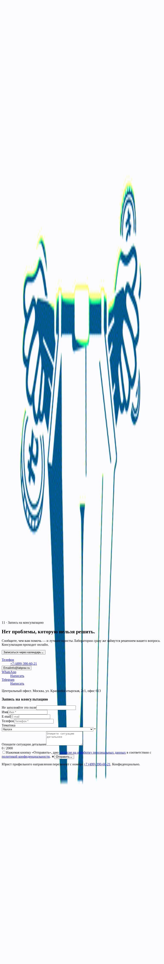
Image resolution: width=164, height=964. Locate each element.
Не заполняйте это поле (19, 707)
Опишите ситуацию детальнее (24, 744)
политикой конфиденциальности (26, 756)
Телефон (8, 721)
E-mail (6, 716)
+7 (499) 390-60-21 (97, 764)
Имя (5, 712)
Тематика (8, 725)
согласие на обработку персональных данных (92, 752)
